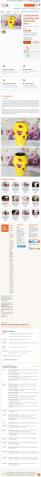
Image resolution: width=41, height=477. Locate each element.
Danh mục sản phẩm (30, 5)
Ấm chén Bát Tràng (20, 228)
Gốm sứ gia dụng (20, 236)
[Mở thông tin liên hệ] (39, 474)
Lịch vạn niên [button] (33, 8)
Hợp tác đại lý (31, 226)
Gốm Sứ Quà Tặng (20, 234)
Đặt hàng (28, 42)
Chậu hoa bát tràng (21, 241)
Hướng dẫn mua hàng (33, 228)
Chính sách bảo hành (33, 229)
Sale (38, 8)
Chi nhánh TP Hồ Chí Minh (6, 302)
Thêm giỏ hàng (37, 42)
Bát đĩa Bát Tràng (20, 231)
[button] (22, 5)
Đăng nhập (38, 2)
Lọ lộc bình (19, 237)
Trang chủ (2, 12)
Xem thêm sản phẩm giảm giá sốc (30, 34)
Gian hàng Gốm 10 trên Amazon (10, 359)
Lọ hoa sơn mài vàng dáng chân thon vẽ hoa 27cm (30, 12)
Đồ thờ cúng (19, 230)
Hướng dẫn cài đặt (36, 51)
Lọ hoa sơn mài (16, 12)
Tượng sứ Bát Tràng (21, 243)
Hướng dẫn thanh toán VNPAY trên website (33, 236)
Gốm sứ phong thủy (21, 233)
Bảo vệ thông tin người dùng (33, 231)
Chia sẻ (25, 28)
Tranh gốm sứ (19, 240)
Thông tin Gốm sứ (17, 8)
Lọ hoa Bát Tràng (9, 12)
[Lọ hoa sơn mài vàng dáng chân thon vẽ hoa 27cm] (11, 21)
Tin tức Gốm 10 (26, 8)
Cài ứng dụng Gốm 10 (33, 233)
